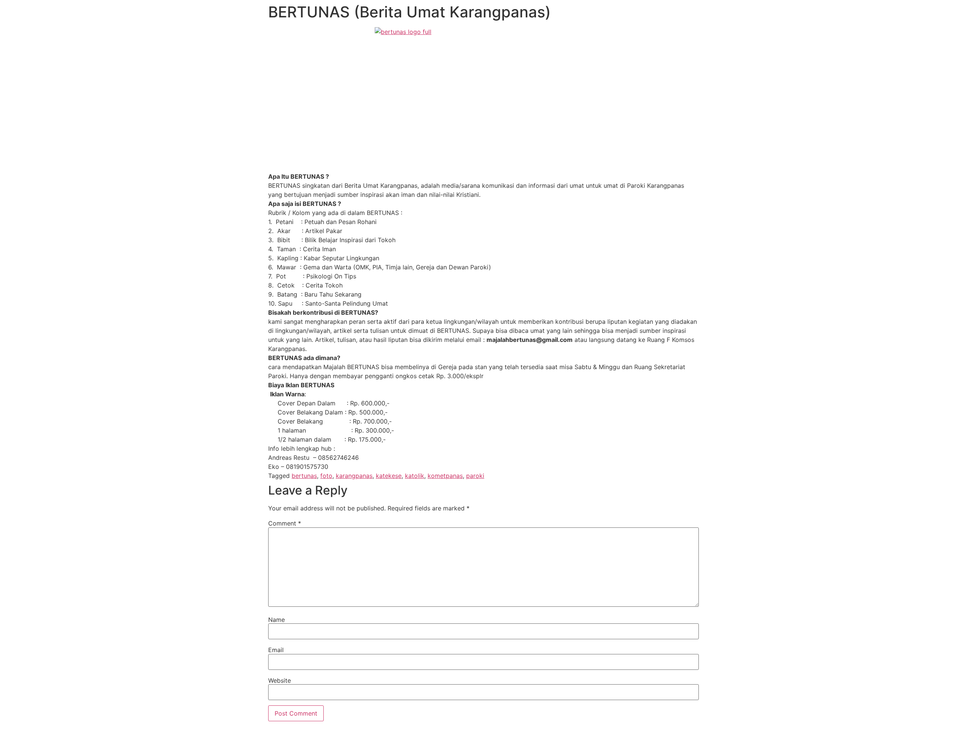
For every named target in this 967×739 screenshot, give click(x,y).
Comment (284, 523)
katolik (414, 475)
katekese (389, 475)
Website (279, 680)
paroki (475, 475)
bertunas (304, 475)
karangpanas (354, 475)
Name (276, 620)
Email (276, 650)
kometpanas (445, 475)
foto (326, 475)
